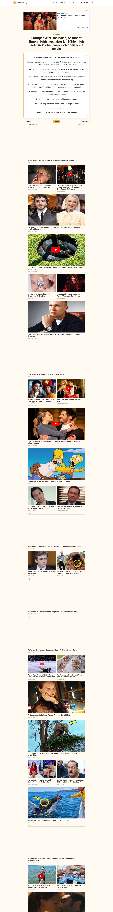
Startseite (55, 2)
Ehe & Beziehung (85, 2)
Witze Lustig (71, 2)
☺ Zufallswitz (56, 121)
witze (77, 2)
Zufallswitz (63, 2)
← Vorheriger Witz (27, 121)
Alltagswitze (95, 2)
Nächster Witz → (85, 121)
